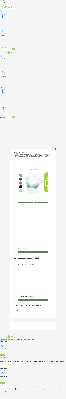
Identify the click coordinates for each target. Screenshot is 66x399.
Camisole (3, 34)
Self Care (20, 153)
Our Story (2, 43)
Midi (2, 25)
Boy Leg (3, 27)
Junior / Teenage (4, 20)
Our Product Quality (3, 44)
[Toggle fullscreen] (3, 397)
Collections (2, 71)
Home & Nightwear (3, 33)
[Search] (13, 49)
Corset (2, 30)
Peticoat (3, 77)
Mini (2, 66)
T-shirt (3, 16)
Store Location (3, 45)
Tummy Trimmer (4, 32)
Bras (1, 12)
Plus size (3, 28)
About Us (2, 79)
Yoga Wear (3, 31)
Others (2, 37)
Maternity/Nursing (4, 19)
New (1, 55)
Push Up (3, 61)
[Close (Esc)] (8, 397)
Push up (3, 17)
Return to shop (8, 391)
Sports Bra (3, 18)
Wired (2, 13)
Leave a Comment (16, 153)
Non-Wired (3, 14)
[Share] (6, 397)
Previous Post (12, 320)
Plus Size (3, 70)
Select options (33, 202)
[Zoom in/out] (1, 397)
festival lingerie (46, 156)
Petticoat (3, 38)
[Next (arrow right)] (3, 398)
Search (1, 117)
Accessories (3, 78)
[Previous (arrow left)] (1, 398)
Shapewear (2, 29)
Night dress (3, 35)
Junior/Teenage (4, 95)
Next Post (54, 320)
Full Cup (3, 15)
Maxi (2, 26)
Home (1, 11)
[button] (33, 10)
